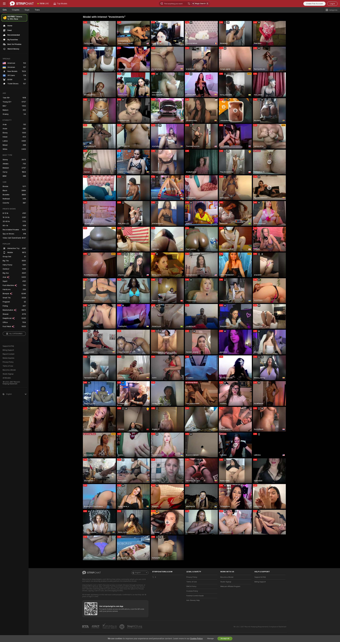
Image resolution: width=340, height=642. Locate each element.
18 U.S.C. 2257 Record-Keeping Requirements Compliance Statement (259, 627)
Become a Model (9, 370)
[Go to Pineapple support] (122, 626)
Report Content (8, 354)
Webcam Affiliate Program (230, 586)
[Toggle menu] (4, 3)
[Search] (189, 3)
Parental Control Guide (195, 596)
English (138, 573)
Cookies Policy (192, 591)
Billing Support (8, 350)
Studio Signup (8, 374)
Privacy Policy (8, 362)
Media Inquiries (8, 358)
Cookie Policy (196, 638)
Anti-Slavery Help (193, 600)
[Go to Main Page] (21, 3)
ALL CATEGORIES (15, 334)
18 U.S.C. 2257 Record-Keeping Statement (11, 383)
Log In (332, 4)
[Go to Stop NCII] (135, 626)
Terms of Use (8, 366)
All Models (7, 378)
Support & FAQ (8, 346)
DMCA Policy (191, 586)
